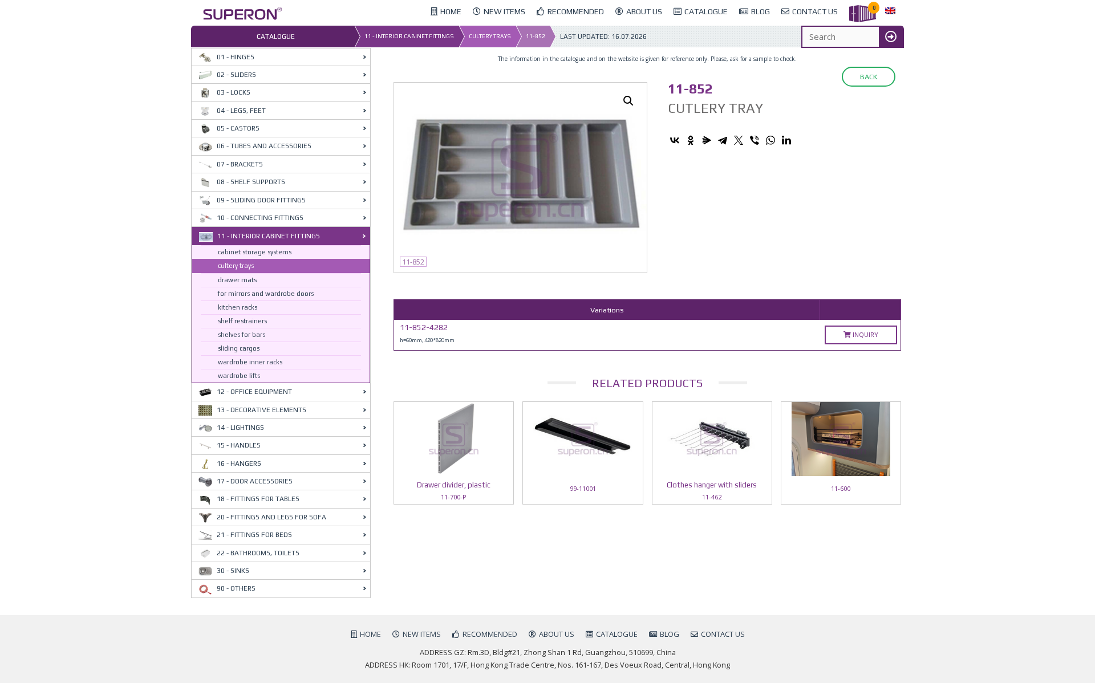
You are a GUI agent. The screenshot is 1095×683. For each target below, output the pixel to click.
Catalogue (617, 634)
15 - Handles (239, 445)
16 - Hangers (239, 463)
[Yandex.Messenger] (706, 140)
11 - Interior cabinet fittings (409, 36)
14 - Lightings (240, 428)
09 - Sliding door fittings (261, 200)
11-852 (535, 36)
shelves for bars (241, 334)
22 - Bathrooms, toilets (258, 553)
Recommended (490, 634)
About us (556, 634)
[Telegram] (722, 140)
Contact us (723, 634)
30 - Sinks (233, 571)
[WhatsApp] (770, 140)
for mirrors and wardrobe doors (266, 293)
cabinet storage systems (254, 252)
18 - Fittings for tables (258, 499)
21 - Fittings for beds (254, 535)
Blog (669, 634)
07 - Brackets (240, 164)
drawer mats (237, 280)
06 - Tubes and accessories (264, 146)
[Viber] (754, 140)
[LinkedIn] (786, 140)
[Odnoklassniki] (690, 140)
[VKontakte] (675, 140)
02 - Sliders (236, 75)
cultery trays (490, 36)
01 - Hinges (235, 57)
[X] (738, 140)
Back (868, 76)
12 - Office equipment (254, 392)
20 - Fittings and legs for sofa (271, 517)
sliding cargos (238, 348)
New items (422, 634)
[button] (628, 101)
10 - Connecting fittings (260, 218)
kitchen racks (237, 307)
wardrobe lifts (239, 375)
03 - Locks (233, 92)
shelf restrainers (242, 321)
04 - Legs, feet (241, 111)
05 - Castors (238, 128)
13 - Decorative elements (261, 410)
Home (370, 634)
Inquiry (864, 334)
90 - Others (236, 588)
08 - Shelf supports (251, 182)
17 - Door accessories (255, 481)
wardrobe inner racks (250, 362)
